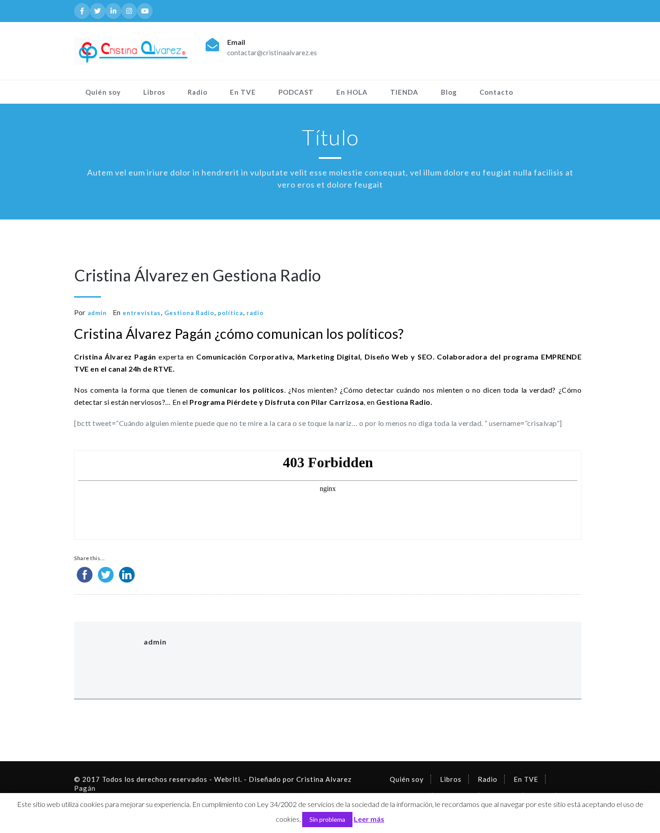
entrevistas (142, 312)
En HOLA (352, 92)
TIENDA (404, 92)
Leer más (369, 819)
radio (255, 312)
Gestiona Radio (189, 312)
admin (97, 312)
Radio (197, 92)
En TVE (243, 92)
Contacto (496, 92)
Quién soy (103, 92)
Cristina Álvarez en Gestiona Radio (197, 275)
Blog (449, 92)
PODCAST (296, 92)
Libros (154, 92)
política (230, 312)
